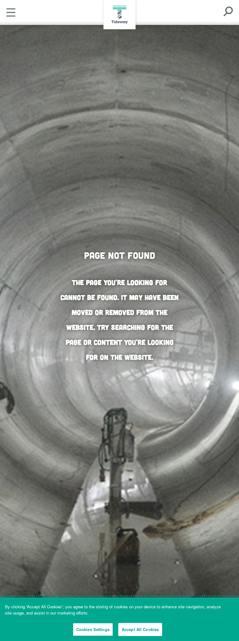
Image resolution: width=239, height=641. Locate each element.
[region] (119, 619)
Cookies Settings (93, 629)
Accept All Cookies (140, 629)
